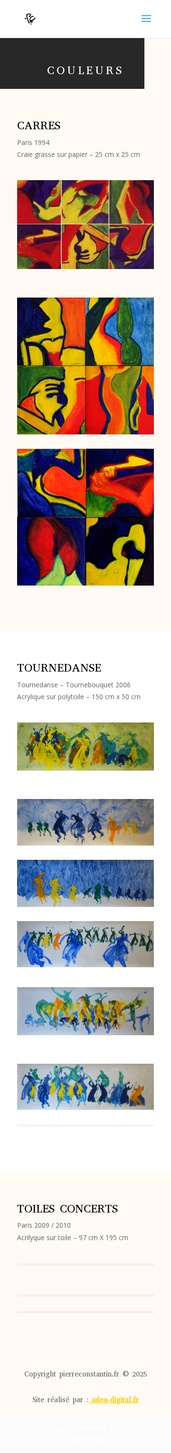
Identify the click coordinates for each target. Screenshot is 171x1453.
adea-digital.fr (115, 1400)
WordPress (85, 1439)
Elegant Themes (78, 1428)
